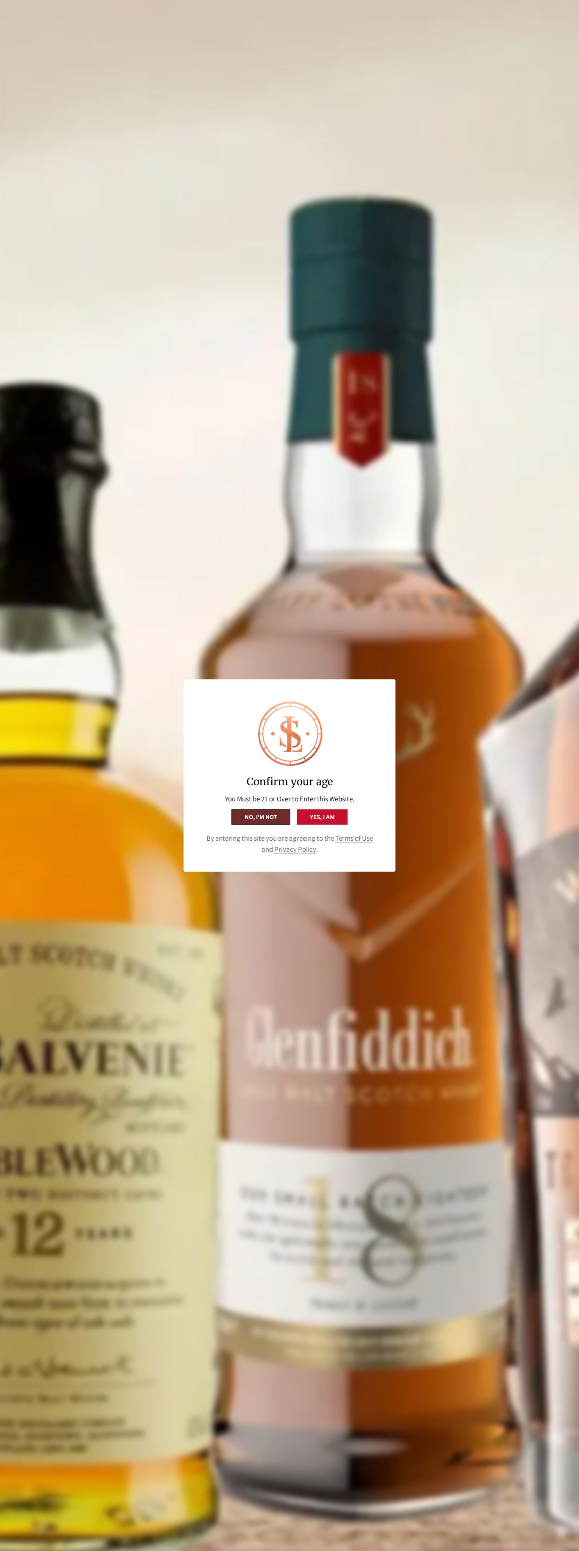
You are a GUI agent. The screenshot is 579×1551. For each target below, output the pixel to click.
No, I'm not (261, 817)
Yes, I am (322, 817)
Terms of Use (354, 838)
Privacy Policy (295, 849)
